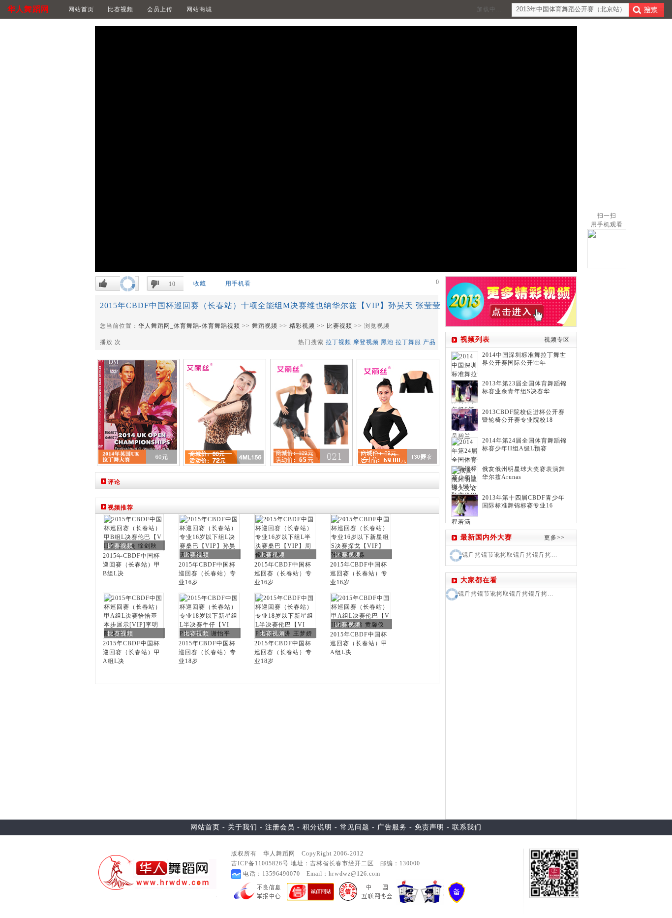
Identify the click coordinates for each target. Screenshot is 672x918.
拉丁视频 (338, 342)
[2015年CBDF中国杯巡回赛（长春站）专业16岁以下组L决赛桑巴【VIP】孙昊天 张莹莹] (209, 536)
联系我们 (467, 827)
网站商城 (199, 9)
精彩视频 (302, 325)
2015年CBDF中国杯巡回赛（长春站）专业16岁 (207, 573)
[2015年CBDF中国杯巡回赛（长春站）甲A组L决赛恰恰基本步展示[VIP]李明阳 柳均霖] (133, 615)
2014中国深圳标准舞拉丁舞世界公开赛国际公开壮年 (524, 358)
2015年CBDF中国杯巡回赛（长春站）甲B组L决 (131, 564)
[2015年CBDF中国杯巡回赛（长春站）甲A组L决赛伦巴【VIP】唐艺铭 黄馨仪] (360, 610)
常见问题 (354, 827)
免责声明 (429, 827)
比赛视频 (120, 9)
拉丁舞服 (408, 342)
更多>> (554, 537)
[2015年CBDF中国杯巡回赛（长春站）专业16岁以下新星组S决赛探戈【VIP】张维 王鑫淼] (360, 536)
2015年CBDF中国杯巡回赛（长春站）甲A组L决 (131, 652)
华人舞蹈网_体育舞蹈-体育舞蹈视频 (189, 325)
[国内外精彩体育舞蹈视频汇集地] (154, 872)
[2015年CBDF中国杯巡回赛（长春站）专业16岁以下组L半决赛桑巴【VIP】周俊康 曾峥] (284, 536)
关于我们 (242, 827)
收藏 (199, 283)
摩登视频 (366, 342)
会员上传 (160, 9)
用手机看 (238, 283)
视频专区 (557, 339)
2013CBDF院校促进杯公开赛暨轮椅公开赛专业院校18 (523, 416)
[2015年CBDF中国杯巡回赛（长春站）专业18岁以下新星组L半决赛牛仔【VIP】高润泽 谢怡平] (209, 615)
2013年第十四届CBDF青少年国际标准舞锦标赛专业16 (523, 501)
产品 (429, 342)
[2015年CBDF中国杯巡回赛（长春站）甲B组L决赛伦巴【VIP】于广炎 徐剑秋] (133, 532)
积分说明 (317, 827)
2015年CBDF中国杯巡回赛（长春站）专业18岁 (207, 652)
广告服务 (392, 827)
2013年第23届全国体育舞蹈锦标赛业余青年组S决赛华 (524, 387)
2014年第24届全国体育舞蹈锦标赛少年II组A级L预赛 (524, 444)
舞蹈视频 (264, 325)
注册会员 (280, 827)
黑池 (387, 342)
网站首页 (81, 9)
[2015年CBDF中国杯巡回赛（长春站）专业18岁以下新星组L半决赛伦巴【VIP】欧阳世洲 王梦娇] (284, 615)
